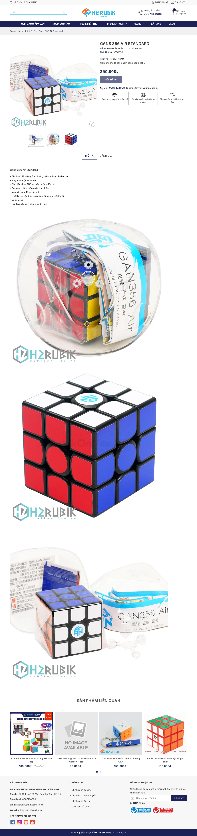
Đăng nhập (161, 2)
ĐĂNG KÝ (179, 798)
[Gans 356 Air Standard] (92, 124)
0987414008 (153, 13)
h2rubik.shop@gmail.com (30, 804)
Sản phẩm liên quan (98, 700)
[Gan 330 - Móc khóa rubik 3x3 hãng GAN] (120, 733)
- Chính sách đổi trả (80, 801)
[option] (53, 85)
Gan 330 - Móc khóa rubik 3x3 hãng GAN (121, 760)
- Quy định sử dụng (80, 806)
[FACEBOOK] (12, 821)
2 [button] (100, 772)
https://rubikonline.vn (31, 810)
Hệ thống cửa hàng (25, 2)
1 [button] (96, 772)
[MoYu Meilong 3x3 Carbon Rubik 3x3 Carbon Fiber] (76, 733)
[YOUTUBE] (32, 821)
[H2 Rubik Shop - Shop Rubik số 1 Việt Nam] (98, 12)
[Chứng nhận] (140, 810)
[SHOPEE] (26, 821)
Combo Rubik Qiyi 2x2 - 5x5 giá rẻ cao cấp (31, 760)
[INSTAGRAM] (19, 821)
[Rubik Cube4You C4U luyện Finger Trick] (165, 733)
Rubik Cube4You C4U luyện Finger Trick (165, 760)
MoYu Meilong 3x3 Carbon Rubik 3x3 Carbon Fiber (76, 760)
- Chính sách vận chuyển (83, 795)
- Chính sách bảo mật (81, 790)
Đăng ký (180, 2)
